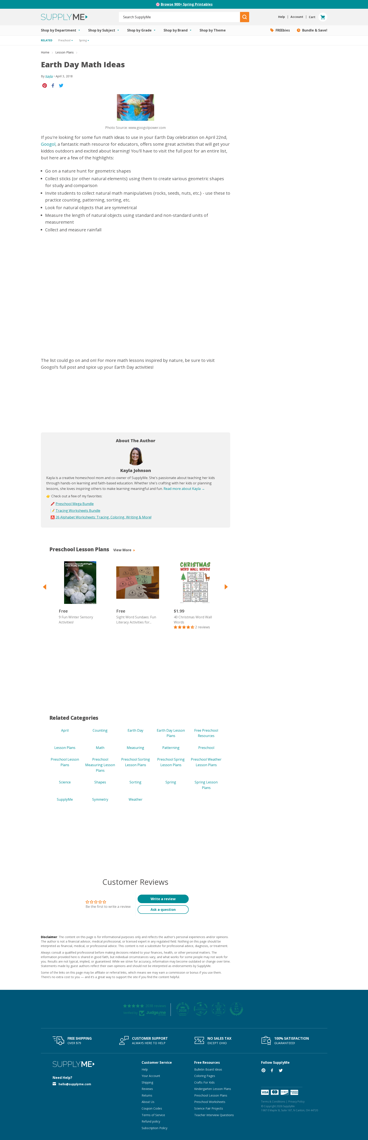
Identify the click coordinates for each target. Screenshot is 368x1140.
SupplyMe (65, 799)
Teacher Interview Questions (214, 1115)
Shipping (147, 1082)
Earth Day (135, 730)
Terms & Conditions (273, 1101)
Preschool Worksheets (209, 1102)
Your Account (151, 1076)
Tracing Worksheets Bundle (78, 510)
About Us (148, 1102)
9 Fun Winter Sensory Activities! (76, 620)
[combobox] (179, 17)
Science (65, 782)
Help (145, 1069)
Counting (100, 730)
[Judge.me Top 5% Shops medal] (236, 1009)
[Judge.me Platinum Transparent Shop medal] (200, 1009)
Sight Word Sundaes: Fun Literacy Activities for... (136, 620)
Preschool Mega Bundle (75, 503)
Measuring (135, 747)
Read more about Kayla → (184, 488)
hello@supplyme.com (75, 1084)
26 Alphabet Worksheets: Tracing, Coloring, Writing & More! (103, 517)
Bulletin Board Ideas (208, 1069)
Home (45, 52)
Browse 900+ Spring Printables (187, 4)
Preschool (206, 747)
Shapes (100, 782)
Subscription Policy (154, 1128)
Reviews (147, 1089)
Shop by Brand (176, 30)
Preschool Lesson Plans (210, 1095)
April (65, 730)
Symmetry (100, 799)
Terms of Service (153, 1115)
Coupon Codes (152, 1108)
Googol (48, 144)
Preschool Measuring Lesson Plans (100, 765)
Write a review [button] (163, 899)
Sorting (135, 782)
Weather (135, 799)
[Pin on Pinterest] (44, 85)
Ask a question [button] (163, 909)
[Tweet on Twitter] (61, 85)
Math (100, 747)
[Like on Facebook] (53, 85)
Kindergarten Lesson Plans (212, 1089)
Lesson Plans (64, 52)
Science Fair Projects (208, 1108)
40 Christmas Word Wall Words (193, 620)
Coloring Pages (204, 1076)
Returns (147, 1095)
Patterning (171, 747)
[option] (78, 593)
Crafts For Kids (204, 1082)
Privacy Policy (296, 1101)
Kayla (49, 76)
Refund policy (151, 1121)
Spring (170, 782)
